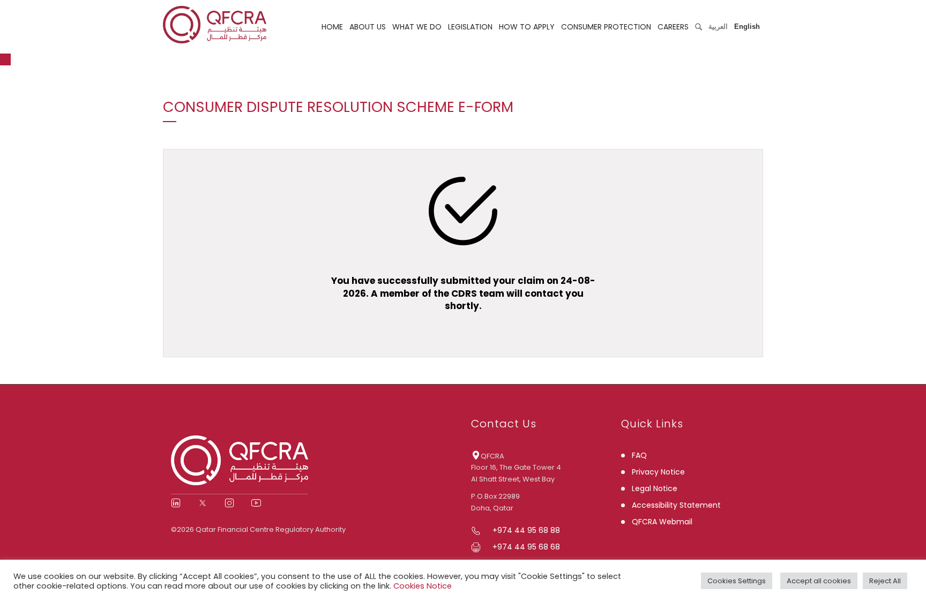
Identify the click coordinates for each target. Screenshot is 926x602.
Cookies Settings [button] (736, 581)
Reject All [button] (885, 581)
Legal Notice (654, 488)
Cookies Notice (422, 586)
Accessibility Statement (676, 505)
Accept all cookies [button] (819, 581)
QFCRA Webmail (662, 521)
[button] (5, 59)
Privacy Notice (658, 471)
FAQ (639, 455)
